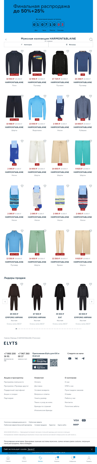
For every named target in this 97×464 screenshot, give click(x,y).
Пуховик (60, 85)
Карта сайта (62, 425)
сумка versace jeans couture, (70, 441)
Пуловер (37, 85)
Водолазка (37, 130)
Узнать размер (40, 398)
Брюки (60, 265)
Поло (14, 85)
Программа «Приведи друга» (16, 386)
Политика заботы (72, 406)
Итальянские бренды (43, 410)
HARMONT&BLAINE (14, 82)
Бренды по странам (42, 406)
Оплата (37, 382)
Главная (7, 338)
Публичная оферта (35, 422)
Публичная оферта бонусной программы (18, 425)
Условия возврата (41, 390)
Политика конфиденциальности (15, 422)
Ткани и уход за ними (43, 402)
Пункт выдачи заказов (74, 390)
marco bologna (25, 443)
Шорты (14, 130)
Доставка (38, 386)
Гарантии (52, 425)
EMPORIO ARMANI (14, 317)
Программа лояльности (14, 382)
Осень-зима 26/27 (14, 324)
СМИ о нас (69, 386)
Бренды (14, 338)
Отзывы (68, 394)
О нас (67, 382)
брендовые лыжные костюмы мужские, (41, 441)
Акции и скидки (10, 394)
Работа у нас (70, 398)
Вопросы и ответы (41, 394)
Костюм (14, 320)
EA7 (60, 317)
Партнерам (8, 398)
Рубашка (82, 130)
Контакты (69, 402)
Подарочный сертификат (14, 390)
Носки (60, 130)
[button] (5, 301)
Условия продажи (40, 425)
